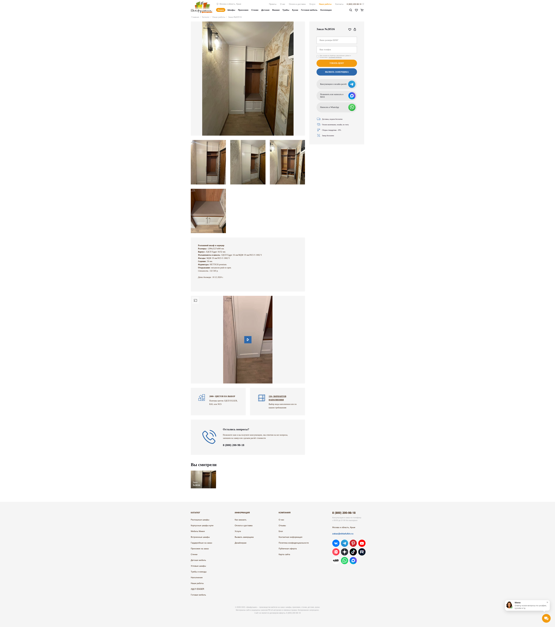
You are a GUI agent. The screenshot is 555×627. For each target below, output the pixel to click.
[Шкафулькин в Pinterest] (353, 543)
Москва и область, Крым (230, 3)
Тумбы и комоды (199, 571)
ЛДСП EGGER (197, 588)
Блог (281, 531)
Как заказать (240, 519)
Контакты (339, 4)
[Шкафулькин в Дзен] (344, 552)
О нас (282, 4)
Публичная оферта (288, 548)
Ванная (276, 9)
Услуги (312, 4)
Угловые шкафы (198, 565)
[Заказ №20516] (203, 472)
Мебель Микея (198, 531)
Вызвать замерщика (244, 536)
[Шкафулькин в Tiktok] (353, 552)
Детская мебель (198, 560)
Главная (195, 16)
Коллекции (326, 9)
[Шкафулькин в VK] (336, 543)
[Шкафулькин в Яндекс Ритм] (336, 560)
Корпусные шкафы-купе (202, 525)
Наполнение (197, 577)
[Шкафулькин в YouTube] (362, 543)
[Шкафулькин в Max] (353, 560)
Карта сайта (284, 554)
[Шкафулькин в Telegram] (344, 543)
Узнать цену (337, 63)
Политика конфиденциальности (294, 542)
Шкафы (231, 9)
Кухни (295, 9)
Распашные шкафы (200, 519)
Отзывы (282, 525)
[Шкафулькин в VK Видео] (336, 552)
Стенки (254, 9)
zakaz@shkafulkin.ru (342, 533)
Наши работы (325, 4)
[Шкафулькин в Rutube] (362, 552)
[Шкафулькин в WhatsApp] (344, 560)
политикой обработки (335, 57)
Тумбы (285, 9)
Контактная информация (290, 536)
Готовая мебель (309, 9)
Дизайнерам (240, 542)
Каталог (205, 16)
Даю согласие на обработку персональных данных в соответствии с (335, 56)
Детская (265, 9)
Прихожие (243, 9)
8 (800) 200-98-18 (354, 4)
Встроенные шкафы (200, 536)
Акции (221, 9)
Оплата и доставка (297, 4)
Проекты (272, 4)
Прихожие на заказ (200, 548)
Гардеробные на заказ (201, 542)
